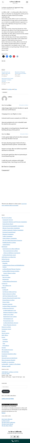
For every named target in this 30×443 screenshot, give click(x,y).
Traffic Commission (7, 236)
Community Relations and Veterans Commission (15, 222)
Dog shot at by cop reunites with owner (6, 72)
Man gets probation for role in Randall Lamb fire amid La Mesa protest (14, 123)
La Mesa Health (5, 261)
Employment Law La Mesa (10, 316)
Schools (4, 331)
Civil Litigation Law (8, 318)
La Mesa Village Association (9, 306)
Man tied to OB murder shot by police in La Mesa (20, 72)
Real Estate (4, 246)
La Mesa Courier (6, 420)
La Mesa (10, 89)
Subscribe (5, 391)
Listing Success (5, 259)
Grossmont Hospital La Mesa (9, 354)
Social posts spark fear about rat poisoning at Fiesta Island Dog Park (14, 155)
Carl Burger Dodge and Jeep (10, 292)
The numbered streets (7, 349)
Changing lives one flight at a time (11, 114)
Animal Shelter (6, 244)
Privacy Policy (6, 302)
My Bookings (6, 345)
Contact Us (4, 283)
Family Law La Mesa (8, 314)
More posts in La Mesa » (23, 105)
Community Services (8, 219)
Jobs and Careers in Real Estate (9, 358)
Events (3, 337)
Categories (5, 341)
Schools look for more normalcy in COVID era (14, 118)
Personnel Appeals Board (9, 232)
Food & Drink (5, 275)
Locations (5, 339)
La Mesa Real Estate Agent (9, 255)
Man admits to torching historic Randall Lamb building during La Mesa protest (15, 129)
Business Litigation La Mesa (10, 312)
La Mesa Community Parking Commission (13, 230)
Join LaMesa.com (7, 285)
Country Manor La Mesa (9, 273)
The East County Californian (8, 422)
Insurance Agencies (7, 304)
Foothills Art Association (8, 362)
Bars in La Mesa (6, 277)
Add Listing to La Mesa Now (9, 257)
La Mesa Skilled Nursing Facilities (11, 271)
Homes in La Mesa (6, 327)
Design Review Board (8, 224)
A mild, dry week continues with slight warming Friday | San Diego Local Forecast (14, 161)
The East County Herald (7, 424)
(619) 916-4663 (5, 373)
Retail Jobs (4, 356)
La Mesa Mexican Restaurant (10, 281)
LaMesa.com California (8, 398)
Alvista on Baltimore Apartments (11, 253)
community (5, 92)
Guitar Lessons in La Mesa (9, 294)
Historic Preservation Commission (11, 228)
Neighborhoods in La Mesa (9, 242)
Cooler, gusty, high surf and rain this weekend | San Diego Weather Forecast (15, 137)
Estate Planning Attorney (9, 325)
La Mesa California (15, 1)
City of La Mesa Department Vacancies (12, 240)
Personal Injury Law (8, 320)
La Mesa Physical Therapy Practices (11, 269)
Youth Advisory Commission (10, 238)
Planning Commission (8, 234)
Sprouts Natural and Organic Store (11, 298)
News (15, 89)
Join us (3, 413)
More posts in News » (24, 133)
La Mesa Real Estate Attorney (10, 323)
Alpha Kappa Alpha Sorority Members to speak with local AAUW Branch (15, 108)
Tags (4, 343)
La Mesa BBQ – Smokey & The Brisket (11, 364)
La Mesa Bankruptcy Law (9, 310)
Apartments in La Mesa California (11, 248)
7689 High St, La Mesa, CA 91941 (10, 372)
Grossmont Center (6, 329)
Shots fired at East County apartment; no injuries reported (7, 80)
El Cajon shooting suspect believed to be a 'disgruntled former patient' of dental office (14, 143)
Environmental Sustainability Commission (13, 226)
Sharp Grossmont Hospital (8, 360)
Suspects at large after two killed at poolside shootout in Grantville (14, 149)
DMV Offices (5, 335)
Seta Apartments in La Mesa (10, 251)
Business (4, 287)
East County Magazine (7, 419)
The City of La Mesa (7, 217)
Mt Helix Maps (5, 352)
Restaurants (6, 279)
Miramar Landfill (6, 366)
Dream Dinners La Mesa (8, 300)
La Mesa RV (5, 289)
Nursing (4, 347)
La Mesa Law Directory (8, 308)
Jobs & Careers (5, 333)
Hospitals (5, 263)
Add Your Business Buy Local (10, 296)
